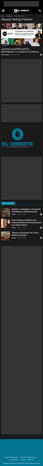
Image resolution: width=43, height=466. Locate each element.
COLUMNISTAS (6, 45)
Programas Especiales (11, 457)
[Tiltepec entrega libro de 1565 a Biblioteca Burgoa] (5, 236)
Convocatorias (13, 460)
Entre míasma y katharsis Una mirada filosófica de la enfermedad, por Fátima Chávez (27, 222)
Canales (23, 460)
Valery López (5, 54)
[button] (40, 11)
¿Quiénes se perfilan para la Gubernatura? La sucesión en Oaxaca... (20, 50)
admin (14, 214)
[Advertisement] (21, 4)
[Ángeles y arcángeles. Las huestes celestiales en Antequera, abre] (5, 212)
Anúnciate (31, 460)
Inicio (2, 16)
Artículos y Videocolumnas (28, 457)
